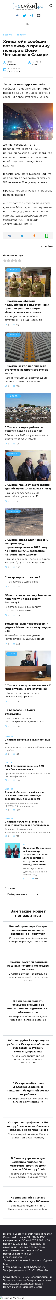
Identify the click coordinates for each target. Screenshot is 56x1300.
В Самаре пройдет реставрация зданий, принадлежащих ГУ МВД (28, 486)
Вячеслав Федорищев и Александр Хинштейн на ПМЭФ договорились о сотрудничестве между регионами (37, 856)
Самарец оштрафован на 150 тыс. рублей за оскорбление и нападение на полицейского (28, 1126)
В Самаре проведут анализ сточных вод (27, 741)
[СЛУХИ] (28, 678)
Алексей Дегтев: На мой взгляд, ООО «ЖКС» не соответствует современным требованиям (25, 795)
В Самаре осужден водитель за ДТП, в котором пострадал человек (28, 966)
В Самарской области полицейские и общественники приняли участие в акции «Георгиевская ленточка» (27, 307)
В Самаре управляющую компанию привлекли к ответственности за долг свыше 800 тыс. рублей (28, 1164)
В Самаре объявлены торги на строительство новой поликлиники (27, 823)
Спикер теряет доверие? (22, 577)
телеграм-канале (37, 97)
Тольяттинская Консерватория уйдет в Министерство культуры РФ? (28, 627)
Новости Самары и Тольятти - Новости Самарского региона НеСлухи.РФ (27, 1280)
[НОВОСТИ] (28, 294)
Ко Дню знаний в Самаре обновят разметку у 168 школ (28, 1199)
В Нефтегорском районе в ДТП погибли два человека (24, 768)
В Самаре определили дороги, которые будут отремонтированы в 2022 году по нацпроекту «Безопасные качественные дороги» (26, 547)
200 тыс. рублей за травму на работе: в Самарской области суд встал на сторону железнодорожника (28, 1046)
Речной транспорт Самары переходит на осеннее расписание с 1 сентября (28, 930)
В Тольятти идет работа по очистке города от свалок (24, 429)
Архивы (10, 888)
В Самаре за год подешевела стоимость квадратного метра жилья (26, 370)
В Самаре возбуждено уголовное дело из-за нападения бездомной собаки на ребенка (28, 1089)
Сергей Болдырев (30, 1283)
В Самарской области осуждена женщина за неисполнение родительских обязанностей (28, 1007)
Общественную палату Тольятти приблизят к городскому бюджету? (28, 599)
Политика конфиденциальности (22, 1287)
